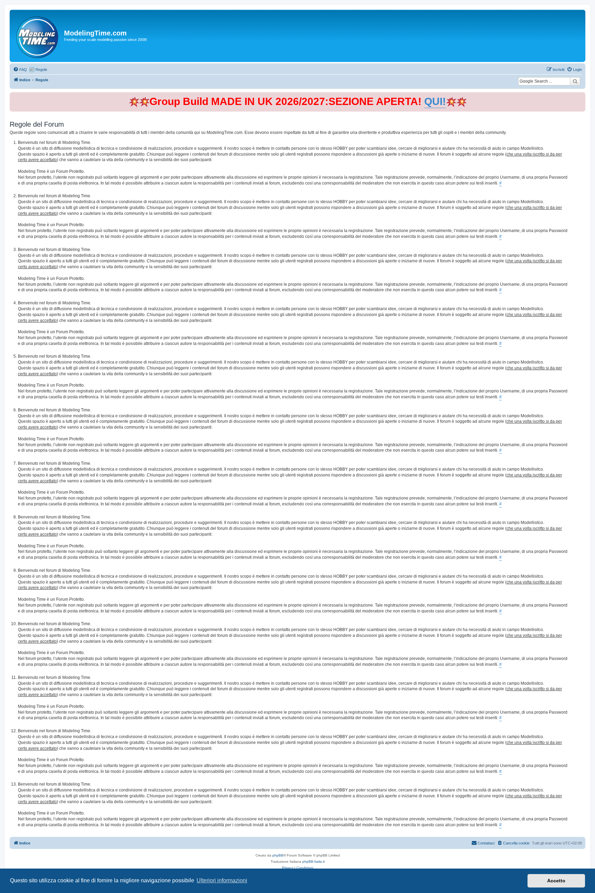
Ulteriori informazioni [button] (222, 880)
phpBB (277, 855)
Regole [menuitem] (41, 69)
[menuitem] (20, 69)
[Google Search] (575, 81)
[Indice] (37, 35)
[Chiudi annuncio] (581, 96)
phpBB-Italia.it (313, 861)
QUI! (435, 101)
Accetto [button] (556, 880)
